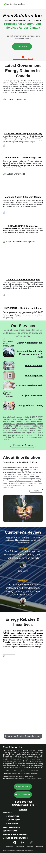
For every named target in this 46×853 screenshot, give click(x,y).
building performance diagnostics (19, 428)
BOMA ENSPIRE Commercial (23, 226)
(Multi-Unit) (37, 134)
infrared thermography (26, 424)
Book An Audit (23, 786)
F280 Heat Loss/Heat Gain (29, 385)
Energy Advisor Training (30, 405)
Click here (16, 644)
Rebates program (11, 827)
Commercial (14, 820)
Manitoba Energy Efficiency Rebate (23, 197)
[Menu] (40, 5)
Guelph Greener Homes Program (23, 279)
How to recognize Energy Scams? (23, 59)
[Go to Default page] (31, 842)
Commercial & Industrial (29, 351)
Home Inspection (34, 375)
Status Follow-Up (23, 794)
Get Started (22, 46)
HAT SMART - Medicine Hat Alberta (23, 308)
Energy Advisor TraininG (15, 834)
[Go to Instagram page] (22, 842)
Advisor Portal (9, 846)
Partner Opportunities (17, 838)
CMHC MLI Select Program (18, 133)
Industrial (13, 823)
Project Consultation (32, 395)
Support (23, 810)
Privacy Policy (30, 846)
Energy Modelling (34, 365)
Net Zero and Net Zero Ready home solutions (23, 420)
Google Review (23, 542)
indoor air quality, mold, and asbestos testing (23, 425)
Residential (13, 816)
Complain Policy (39, 846)
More (36, 491)
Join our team (10, 831)
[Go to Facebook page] (14, 842)
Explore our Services (23, 445)
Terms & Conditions (19, 846)
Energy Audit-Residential (30, 343)
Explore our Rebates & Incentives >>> (23, 736)
